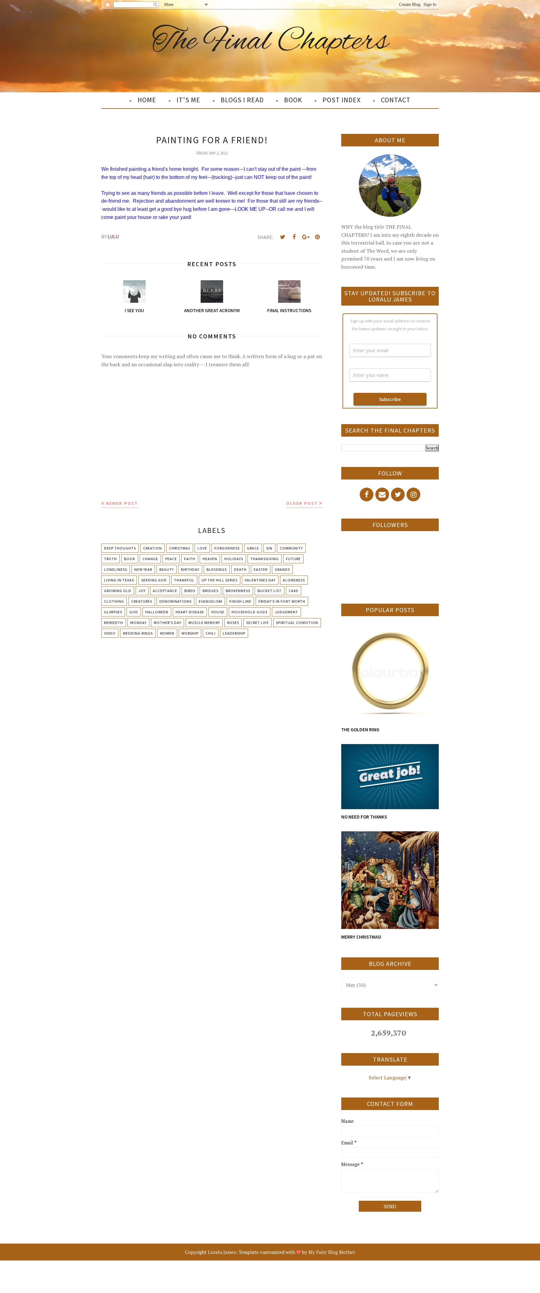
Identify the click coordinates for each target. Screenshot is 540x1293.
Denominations (175, 601)
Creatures (141, 601)
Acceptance (165, 590)
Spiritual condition (297, 622)
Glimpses (113, 612)
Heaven (209, 558)
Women (167, 633)
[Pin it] (317, 237)
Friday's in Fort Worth (281, 601)
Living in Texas (119, 580)
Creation (152, 548)
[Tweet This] (283, 237)
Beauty (166, 569)
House (217, 612)
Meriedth (113, 622)
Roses (233, 622)
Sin (269, 548)
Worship (190, 633)
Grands (282, 569)
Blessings (217, 569)
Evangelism (210, 601)
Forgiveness (227, 548)
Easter (261, 569)
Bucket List (270, 590)
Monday (138, 622)
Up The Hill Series (220, 580)
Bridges (210, 590)
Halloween (156, 612)
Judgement (286, 612)
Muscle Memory (204, 622)
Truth (110, 558)
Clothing (114, 601)
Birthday (190, 569)
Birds (189, 590)
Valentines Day (260, 580)
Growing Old (117, 590)
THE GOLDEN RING (360, 730)
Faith (189, 558)
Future (293, 558)
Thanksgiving (264, 558)
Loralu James (222, 1252)
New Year (143, 569)
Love (202, 548)
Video (110, 633)
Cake (293, 590)
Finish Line (240, 601)
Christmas (179, 548)
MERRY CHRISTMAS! (361, 937)
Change (150, 558)
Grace (253, 548)
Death (240, 569)
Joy (142, 590)
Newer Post (122, 503)
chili (211, 633)
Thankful (184, 580)
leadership (234, 633)
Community (291, 548)
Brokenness (238, 590)
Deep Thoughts (120, 548)
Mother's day (167, 622)
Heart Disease (190, 612)
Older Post (302, 503)
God (133, 612)
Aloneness (294, 580)
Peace (171, 558)
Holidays (233, 558)
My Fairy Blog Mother (331, 1252)
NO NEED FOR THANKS (364, 817)
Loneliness (115, 569)
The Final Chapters (270, 42)
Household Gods (250, 612)
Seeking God (154, 580)
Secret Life (257, 622)
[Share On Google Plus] (306, 237)
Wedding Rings (138, 633)
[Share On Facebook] (294, 237)
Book (129, 558)
